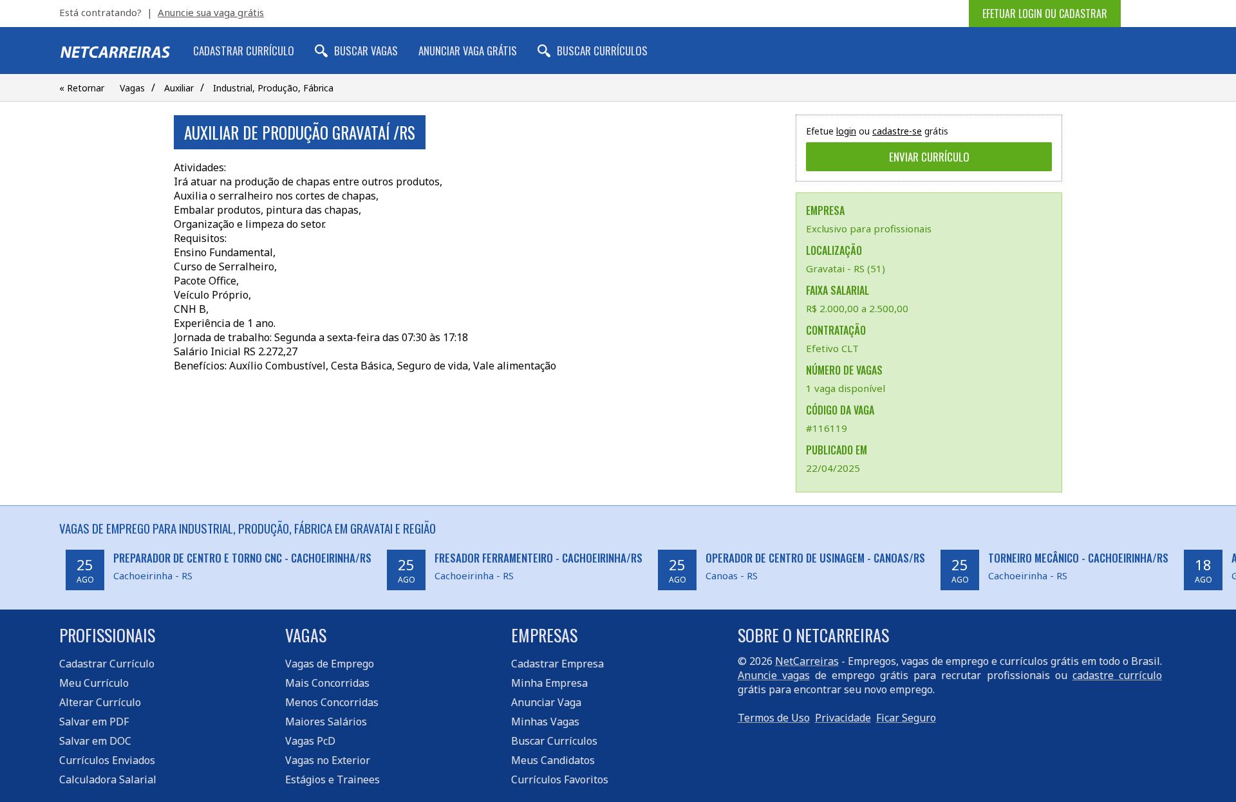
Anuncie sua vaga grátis (211, 12)
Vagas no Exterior (327, 760)
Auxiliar (179, 88)
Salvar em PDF (94, 721)
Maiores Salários (326, 721)
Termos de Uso (774, 718)
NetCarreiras (807, 661)
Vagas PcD (310, 741)
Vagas (132, 88)
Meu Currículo (94, 683)
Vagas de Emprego (329, 664)
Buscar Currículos (602, 50)
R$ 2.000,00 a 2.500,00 (857, 308)
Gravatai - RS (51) (845, 268)
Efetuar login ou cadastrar (1044, 13)
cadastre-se (897, 131)
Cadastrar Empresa (557, 664)
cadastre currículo (1117, 675)
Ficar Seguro (906, 718)
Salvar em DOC (95, 741)
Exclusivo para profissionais (869, 228)
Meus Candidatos (553, 760)
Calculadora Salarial (107, 779)
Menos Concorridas (332, 702)
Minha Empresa (549, 683)
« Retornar (81, 88)
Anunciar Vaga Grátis (467, 50)
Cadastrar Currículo (243, 50)
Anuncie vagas (774, 675)
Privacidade (843, 718)
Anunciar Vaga (546, 702)
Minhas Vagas (545, 721)
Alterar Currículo (100, 702)
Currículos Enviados (107, 760)
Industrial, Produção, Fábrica (273, 88)
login (846, 131)
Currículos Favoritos (559, 779)
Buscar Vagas (366, 50)
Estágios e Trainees (332, 779)
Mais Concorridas (327, 683)
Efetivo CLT (832, 348)
